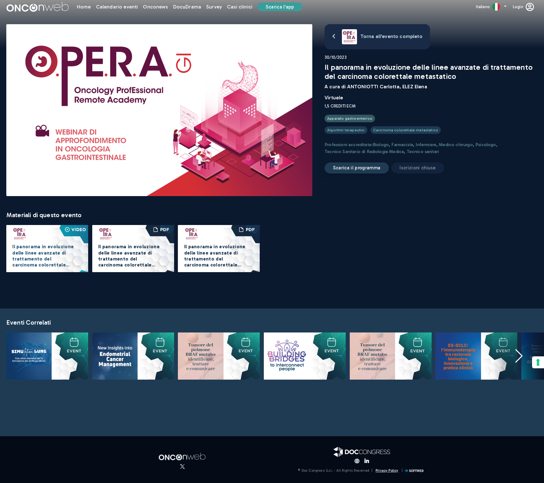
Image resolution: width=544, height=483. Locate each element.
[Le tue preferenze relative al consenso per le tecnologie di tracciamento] (538, 362)
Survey (214, 7)
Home (84, 7)
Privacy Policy (387, 471)
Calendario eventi (117, 7)
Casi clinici (239, 7)
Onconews (155, 7)
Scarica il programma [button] (356, 168)
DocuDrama (187, 7)
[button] (519, 356)
